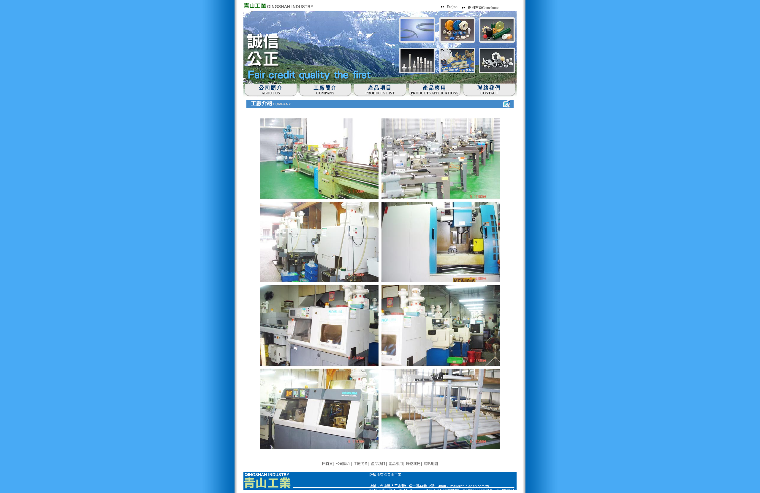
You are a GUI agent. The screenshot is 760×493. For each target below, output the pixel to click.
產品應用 (396, 464)
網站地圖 (431, 464)
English (452, 7)
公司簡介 (343, 464)
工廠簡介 (361, 464)
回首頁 (327, 464)
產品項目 (378, 464)
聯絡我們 (413, 464)
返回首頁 (483, 8)
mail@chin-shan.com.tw (469, 486)
